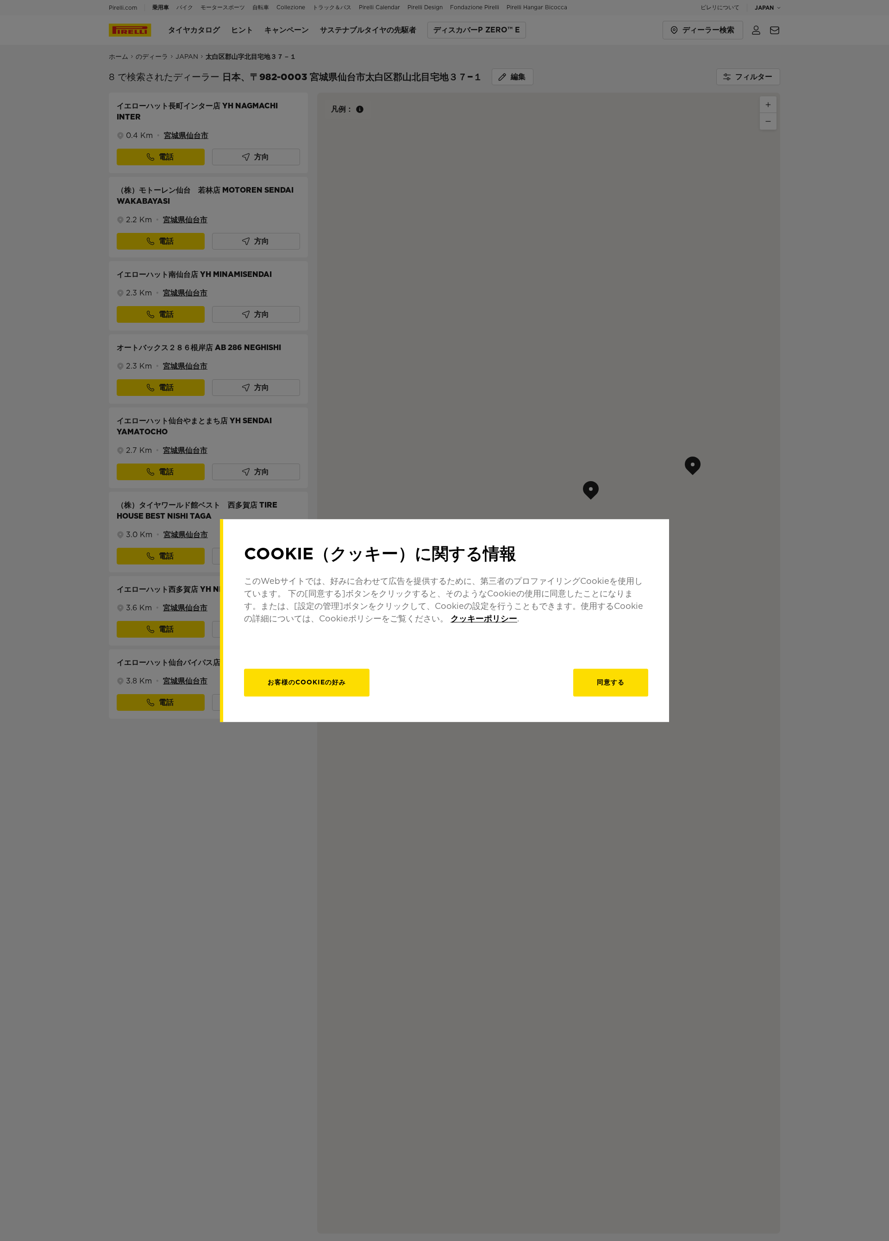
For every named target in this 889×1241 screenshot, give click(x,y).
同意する (611, 682)
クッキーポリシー (484, 618)
